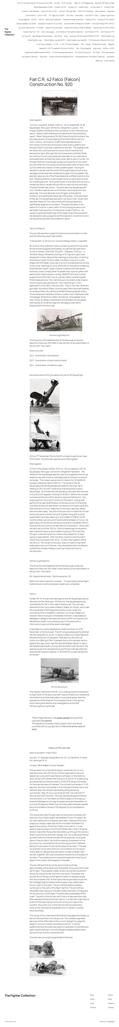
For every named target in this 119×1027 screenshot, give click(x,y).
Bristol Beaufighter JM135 (43, 7)
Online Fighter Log (107, 36)
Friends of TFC (90, 19)
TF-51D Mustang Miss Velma (62, 52)
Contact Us (72, 7)
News (66, 36)
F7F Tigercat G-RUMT (57, 15)
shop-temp (97, 48)
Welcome (99, 61)
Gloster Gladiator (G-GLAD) (26, 23)
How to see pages (47, 32)
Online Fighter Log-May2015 (76, 40)
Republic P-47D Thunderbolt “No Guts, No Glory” (56, 48)
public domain (63, 717)
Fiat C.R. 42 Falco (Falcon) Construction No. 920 (34, 3)
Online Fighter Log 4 (35, 40)
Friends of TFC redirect (106, 19)
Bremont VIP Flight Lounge (104, 3)
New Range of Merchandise (42, 36)
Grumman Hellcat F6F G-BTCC (103, 23)
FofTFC (34, 19)
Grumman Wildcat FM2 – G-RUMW (30, 28)
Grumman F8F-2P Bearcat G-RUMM (77, 23)
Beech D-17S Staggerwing (83, 3)
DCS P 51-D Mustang (85, 11)
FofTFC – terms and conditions (50, 19)
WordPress (111, 1021)
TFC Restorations (108, 52)
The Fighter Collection (9, 32)
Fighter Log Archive (107, 15)
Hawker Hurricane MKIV (53, 28)
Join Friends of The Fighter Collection (69, 32)
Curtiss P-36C (109, 7)
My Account (26, 36)
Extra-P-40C (42, 15)
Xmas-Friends (109, 61)
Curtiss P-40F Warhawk (67, 11)
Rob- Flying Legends (83, 48)
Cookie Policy (83, 7)
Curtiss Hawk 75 (96, 7)
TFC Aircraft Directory (83, 52)
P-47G (56, 44)
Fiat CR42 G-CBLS (91, 15)
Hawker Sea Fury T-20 (31, 32)
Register (111, 44)
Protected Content (99, 44)
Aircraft (57, 3)
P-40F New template (44, 44)
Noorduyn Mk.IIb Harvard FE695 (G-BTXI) (84, 36)
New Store (58, 36)
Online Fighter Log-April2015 (54, 40)
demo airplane (100, 11)
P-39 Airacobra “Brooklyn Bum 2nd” (101, 40)
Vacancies (43, 56)
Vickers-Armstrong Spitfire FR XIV (61, 56)
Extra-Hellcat (31, 15)
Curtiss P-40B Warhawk (30, 11)
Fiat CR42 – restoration (74, 15)
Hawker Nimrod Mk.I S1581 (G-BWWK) (77, 28)
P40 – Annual (86, 44)
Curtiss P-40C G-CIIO (49, 11)
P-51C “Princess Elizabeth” (69, 44)
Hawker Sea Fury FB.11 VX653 (103, 28)
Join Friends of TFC (92, 32)
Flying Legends (24, 19)
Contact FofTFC (60, 7)
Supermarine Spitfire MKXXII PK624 (37, 52)
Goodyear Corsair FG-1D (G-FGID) (50, 23)
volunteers (110, 56)
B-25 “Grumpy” (67, 3)
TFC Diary (96, 52)
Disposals (110, 11)
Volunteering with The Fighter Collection (90, 56)
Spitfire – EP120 (108, 48)
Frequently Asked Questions (73, 19)
